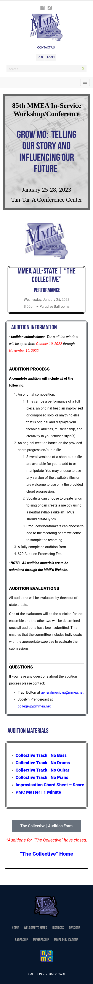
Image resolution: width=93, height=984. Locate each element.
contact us (46, 47)
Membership (41, 940)
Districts (58, 928)
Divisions (74, 928)
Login (51, 57)
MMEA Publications (66, 940)
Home (15, 928)
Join (40, 57)
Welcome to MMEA (35, 928)
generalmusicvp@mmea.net (62, 692)
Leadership (21, 940)
